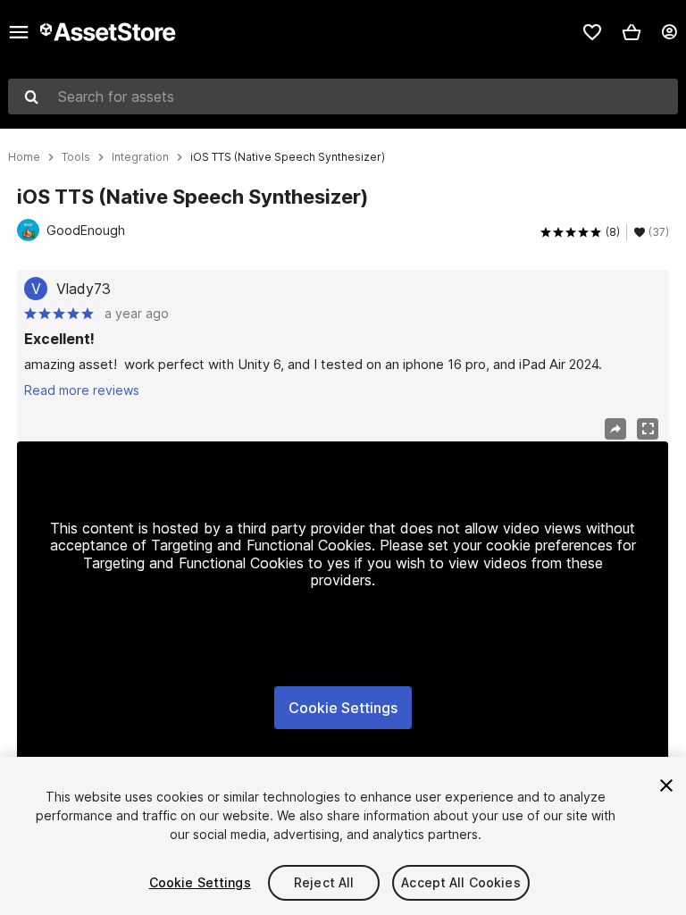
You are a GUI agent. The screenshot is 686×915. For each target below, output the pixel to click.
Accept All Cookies (461, 882)
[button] (631, 32)
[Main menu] (19, 32)
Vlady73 (83, 289)
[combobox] (343, 96)
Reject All (324, 882)
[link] (592, 32)
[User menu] (669, 32)
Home (24, 157)
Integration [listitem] (140, 157)
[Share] (615, 429)
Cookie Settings (343, 708)
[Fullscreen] (647, 429)
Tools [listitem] (76, 157)
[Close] (666, 785)
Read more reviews (81, 390)
